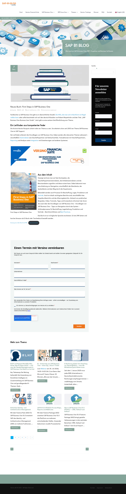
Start (21, 12)
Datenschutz (108, 487)
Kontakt (109, 12)
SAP (23, 110)
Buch (27, 110)
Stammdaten (24, 138)
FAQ (102, 12)
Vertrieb (40, 195)
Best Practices (65, 212)
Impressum (100, 487)
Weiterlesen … (15, 390)
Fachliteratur (33, 110)
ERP (20, 110)
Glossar (96, 12)
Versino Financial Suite (32, 12)
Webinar (43, 369)
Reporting (13, 140)
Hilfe (38, 110)
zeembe (14, 110)
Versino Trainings (85, 12)
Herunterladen (34, 222)
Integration (34, 140)
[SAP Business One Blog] (9, 4)
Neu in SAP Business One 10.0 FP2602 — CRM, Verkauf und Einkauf (74, 409)
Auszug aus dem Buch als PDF (18, 222)
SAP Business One (47, 12)
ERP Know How (62, 12)
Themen (73, 12)
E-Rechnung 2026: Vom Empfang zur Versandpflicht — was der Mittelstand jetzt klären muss (75, 365)
